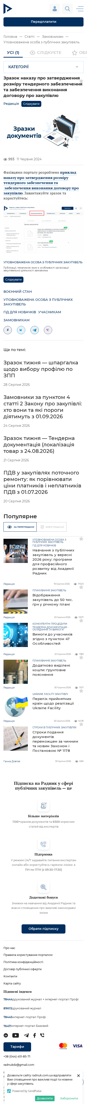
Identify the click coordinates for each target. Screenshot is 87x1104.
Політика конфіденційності (23, 962)
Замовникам (52, 36)
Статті (30, 36)
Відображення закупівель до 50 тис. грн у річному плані (52, 599)
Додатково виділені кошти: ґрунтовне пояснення (51, 670)
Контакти (10, 976)
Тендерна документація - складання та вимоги (50, 628)
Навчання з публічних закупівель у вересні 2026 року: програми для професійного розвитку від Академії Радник (53, 561)
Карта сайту (12, 983)
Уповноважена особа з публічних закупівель (41, 42)
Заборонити (69, 1098)
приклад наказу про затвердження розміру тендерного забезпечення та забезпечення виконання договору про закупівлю (41, 183)
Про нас (9, 948)
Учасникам (49, 312)
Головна (10, 36)
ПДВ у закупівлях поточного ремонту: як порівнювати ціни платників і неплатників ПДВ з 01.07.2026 (42, 482)
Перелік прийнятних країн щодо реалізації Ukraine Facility (53, 703)
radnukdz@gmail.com (18, 1064)
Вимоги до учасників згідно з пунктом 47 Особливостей (52, 639)
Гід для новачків (19, 312)
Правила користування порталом (28, 955)
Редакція (11, 104)
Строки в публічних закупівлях (54, 727)
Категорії (18, 67)
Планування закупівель (49, 590)
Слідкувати (31, 103)
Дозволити (45, 1098)
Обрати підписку (43, 929)
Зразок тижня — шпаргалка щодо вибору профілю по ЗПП (40, 369)
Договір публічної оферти (22, 969)
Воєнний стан (17, 292)
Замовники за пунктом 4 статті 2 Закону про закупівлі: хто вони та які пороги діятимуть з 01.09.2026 (42, 407)
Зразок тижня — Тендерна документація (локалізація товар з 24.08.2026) (39, 444)
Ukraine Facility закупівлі (50, 694)
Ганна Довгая (11, 761)
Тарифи (17, 1047)
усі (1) (13, 52)
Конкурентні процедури (49, 624)
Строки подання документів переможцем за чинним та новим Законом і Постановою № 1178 (55, 741)
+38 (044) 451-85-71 (16, 1056)
